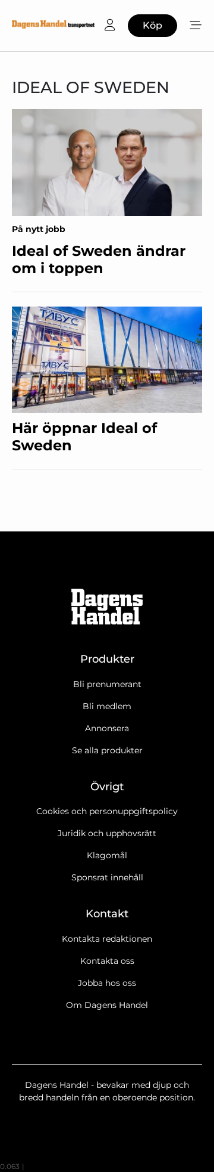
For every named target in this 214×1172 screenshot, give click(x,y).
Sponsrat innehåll (107, 877)
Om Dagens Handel (107, 1005)
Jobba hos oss (107, 983)
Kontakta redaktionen (107, 938)
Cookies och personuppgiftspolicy (107, 811)
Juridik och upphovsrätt (107, 833)
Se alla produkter (107, 750)
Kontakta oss (107, 960)
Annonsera (107, 728)
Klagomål (107, 855)
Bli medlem (107, 706)
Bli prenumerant (107, 684)
